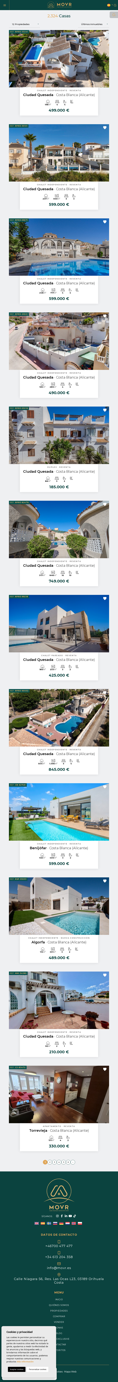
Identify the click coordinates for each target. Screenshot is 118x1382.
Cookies (58, 1371)
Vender (59, 1322)
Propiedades (59, 1310)
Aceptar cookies (16, 1369)
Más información (25, 1361)
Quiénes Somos (59, 1305)
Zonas (59, 1327)
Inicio (59, 1299)
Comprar (59, 1316)
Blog (59, 1333)
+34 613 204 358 (59, 1257)
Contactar (59, 1344)
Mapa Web (70, 1371)
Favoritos (59, 1350)
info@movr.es (59, 1268)
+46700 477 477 (59, 1246)
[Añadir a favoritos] (104, 33)
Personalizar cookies (37, 1369)
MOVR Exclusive (59, 1339)
